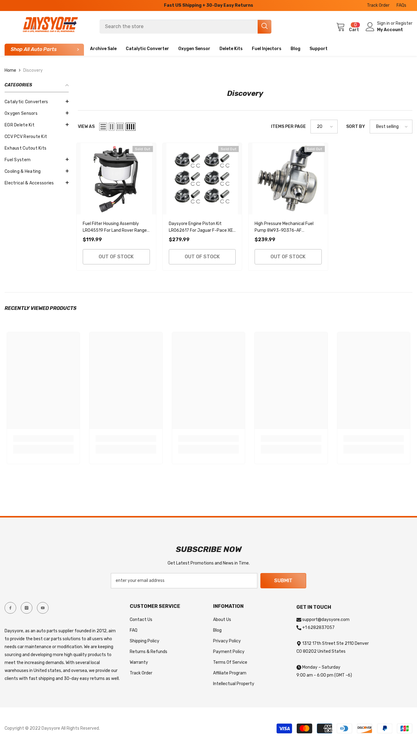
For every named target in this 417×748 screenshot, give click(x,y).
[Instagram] (26, 608)
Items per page (288, 126)
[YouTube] (43, 608)
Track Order (378, 5)
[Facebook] (10, 608)
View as (86, 126)
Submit (283, 580)
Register (404, 23)
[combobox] (179, 27)
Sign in (384, 23)
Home (10, 70)
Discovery (33, 70)
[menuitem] (37, 102)
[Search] (185, 27)
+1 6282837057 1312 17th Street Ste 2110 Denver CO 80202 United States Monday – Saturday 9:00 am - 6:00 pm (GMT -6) (332, 651)
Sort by (355, 126)
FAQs (401, 5)
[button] (37, 124)
